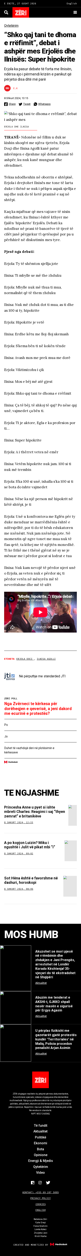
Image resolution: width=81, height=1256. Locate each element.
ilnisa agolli (46, 658)
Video (40, 1173)
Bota (40, 1149)
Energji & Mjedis (40, 1161)
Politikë (40, 1137)
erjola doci (25, 658)
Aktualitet (40, 1131)
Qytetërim (11, 26)
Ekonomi (40, 1143)
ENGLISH (41, 1210)
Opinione (40, 1155)
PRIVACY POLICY (40, 1198)
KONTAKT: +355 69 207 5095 (40, 1192)
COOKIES (41, 1204)
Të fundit (40, 1125)
